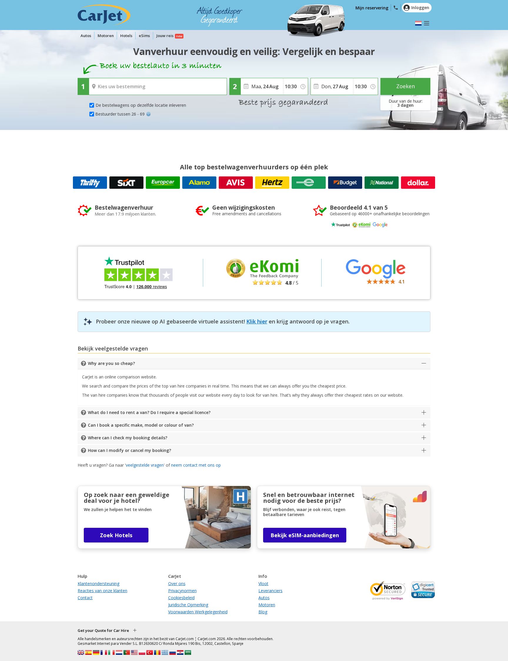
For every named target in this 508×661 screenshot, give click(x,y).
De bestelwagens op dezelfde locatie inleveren (141, 105)
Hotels (126, 35)
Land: (95, 82)
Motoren (106, 35)
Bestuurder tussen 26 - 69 (120, 114)
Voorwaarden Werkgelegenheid (198, 612)
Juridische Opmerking (188, 604)
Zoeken (405, 86)
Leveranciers (270, 590)
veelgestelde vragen (145, 465)
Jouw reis (164, 35)
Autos (86, 35)
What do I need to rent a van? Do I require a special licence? (149, 412)
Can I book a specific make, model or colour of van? (141, 425)
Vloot (263, 583)
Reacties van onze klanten (102, 590)
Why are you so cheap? (111, 363)
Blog (262, 612)
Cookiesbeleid (181, 597)
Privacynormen (182, 590)
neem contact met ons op (196, 465)
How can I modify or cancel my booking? (129, 450)
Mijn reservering (371, 8)
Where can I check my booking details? (127, 437)
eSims (144, 35)
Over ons (177, 583)
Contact (85, 597)
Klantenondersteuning (98, 583)
